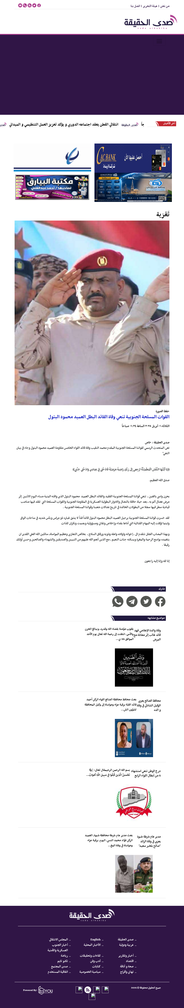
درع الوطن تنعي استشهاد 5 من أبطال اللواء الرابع (146, 773)
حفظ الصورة (162, 411)
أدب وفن (95, 961)
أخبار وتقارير (126, 955)
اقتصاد (130, 961)
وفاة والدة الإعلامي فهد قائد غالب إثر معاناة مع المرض (147, 635)
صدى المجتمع (59, 966)
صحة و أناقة (127, 966)
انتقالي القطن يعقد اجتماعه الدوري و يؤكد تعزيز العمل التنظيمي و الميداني (96, 125)
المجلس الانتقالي (58, 939)
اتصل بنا (135, 6)
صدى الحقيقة (126, 939)
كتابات (96, 966)
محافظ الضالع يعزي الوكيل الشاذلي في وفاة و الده (149, 705)
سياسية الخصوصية (90, 972)
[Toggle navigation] (159, 41)
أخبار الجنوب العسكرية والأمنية (58, 947)
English (95, 939)
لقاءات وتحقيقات (90, 955)
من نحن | (163, 6)
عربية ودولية (126, 945)
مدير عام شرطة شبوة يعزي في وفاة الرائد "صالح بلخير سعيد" (149, 841)
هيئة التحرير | (148, 6)
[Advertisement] (92, 81)
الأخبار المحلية (92, 945)
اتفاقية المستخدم (58, 972)
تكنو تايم (62, 961)
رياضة (64, 955)
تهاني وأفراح (127, 972)
